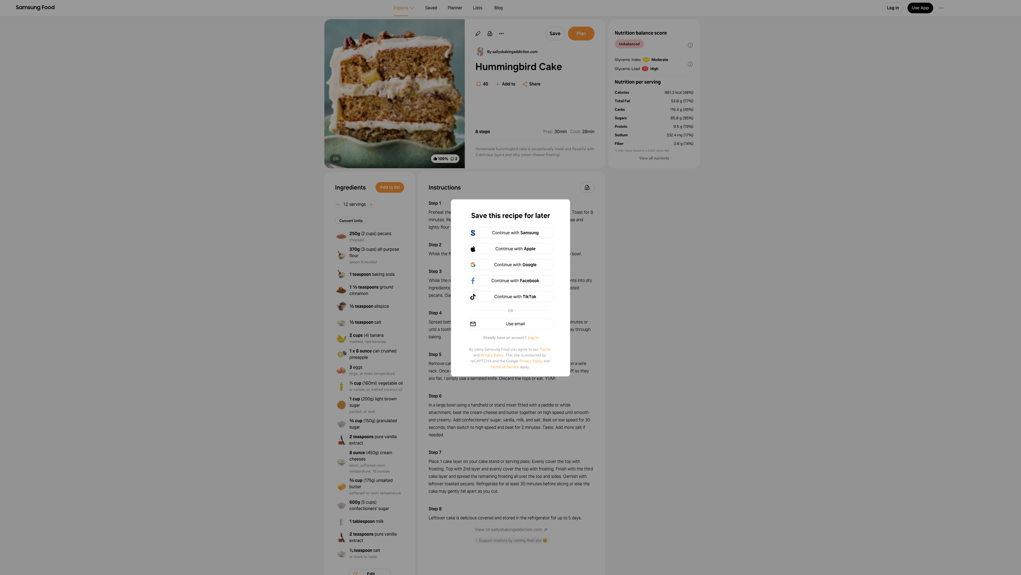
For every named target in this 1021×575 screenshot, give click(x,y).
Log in (533, 337)
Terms (545, 349)
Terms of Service (504, 366)
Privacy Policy (492, 355)
